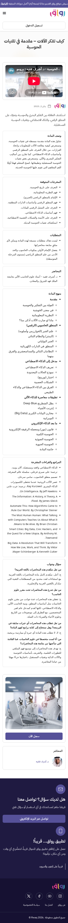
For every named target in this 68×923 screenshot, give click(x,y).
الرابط (4, 4)
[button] (51, 867)
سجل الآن (34, 736)
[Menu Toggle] (4, 13)
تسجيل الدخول (34, 25)
